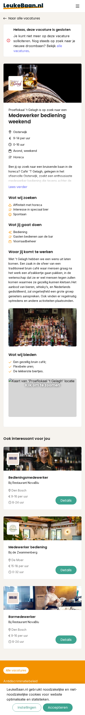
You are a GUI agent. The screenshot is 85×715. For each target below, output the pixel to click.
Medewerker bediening (27, 547)
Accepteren (58, 707)
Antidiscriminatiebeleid (20, 681)
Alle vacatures (16, 670)
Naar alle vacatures (24, 18)
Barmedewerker (22, 616)
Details (66, 500)
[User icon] (77, 6)
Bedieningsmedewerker (28, 477)
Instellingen (27, 707)
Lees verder (17, 186)
